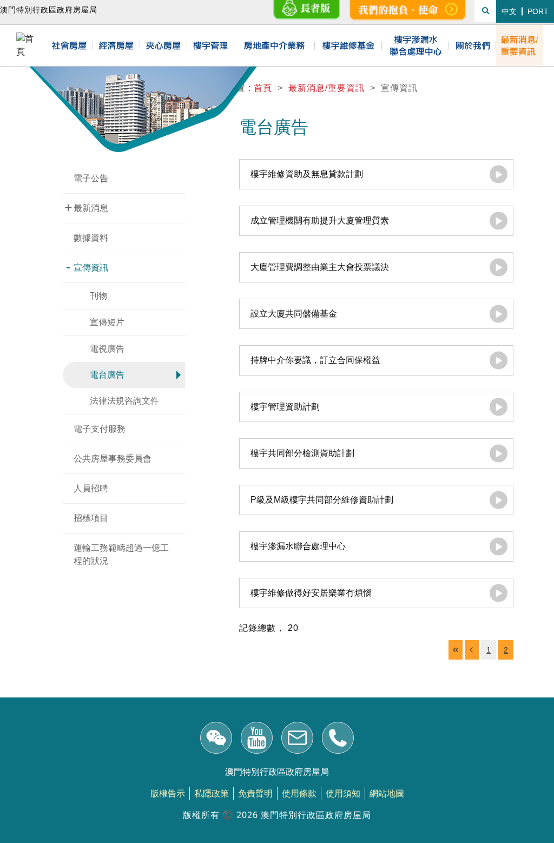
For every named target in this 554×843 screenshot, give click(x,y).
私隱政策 (211, 793)
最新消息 (86, 207)
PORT (538, 11)
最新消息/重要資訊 (326, 88)
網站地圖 (387, 793)
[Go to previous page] (472, 650)
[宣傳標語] (407, 10)
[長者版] (307, 10)
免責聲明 (255, 793)
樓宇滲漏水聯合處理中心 (298, 546)
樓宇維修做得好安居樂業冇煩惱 (311, 592)
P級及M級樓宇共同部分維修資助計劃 (321, 499)
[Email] (297, 739)
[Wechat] (216, 739)
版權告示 (167, 793)
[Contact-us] (338, 739)
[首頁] (28, 45)
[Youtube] (256, 739)
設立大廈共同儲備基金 (293, 313)
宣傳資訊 (87, 266)
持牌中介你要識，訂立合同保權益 (315, 360)
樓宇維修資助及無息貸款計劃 (306, 174)
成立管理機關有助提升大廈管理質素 (319, 220)
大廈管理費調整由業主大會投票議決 (319, 267)
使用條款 (299, 793)
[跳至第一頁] (456, 650)
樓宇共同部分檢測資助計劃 (302, 453)
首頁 (263, 88)
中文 (509, 11)
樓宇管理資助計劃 (285, 406)
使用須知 (343, 793)
